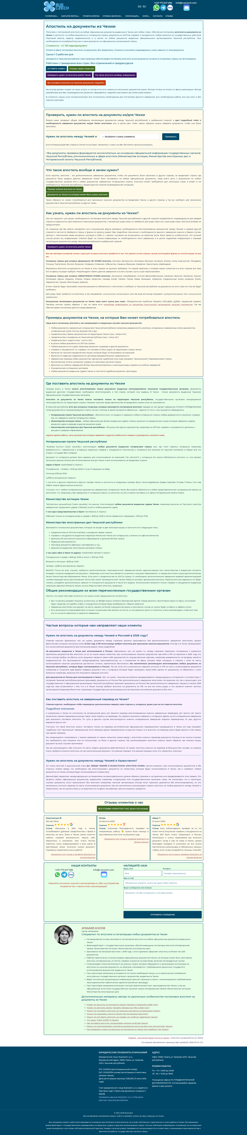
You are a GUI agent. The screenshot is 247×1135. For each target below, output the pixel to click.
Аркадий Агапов (93, 928)
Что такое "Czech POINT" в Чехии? (103, 1020)
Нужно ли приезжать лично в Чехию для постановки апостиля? (117, 1014)
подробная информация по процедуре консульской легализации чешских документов (148, 304)
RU (144, 6)
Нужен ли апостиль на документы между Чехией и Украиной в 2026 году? (122, 1005)
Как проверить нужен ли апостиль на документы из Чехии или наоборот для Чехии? (128, 1029)
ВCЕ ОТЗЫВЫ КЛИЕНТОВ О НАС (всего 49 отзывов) (123, 809)
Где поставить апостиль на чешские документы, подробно (75, 83)
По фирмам (50, 16)
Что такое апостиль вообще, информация (115, 75)
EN (140, 6)
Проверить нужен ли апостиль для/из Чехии (69, 75)
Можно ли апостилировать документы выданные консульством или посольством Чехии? (130, 1026)
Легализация (131, 16)
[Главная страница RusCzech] (56, 6)
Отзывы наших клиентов (81, 68)
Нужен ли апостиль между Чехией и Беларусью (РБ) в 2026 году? (118, 1008)
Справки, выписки (111, 16)
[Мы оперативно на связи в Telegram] (163, 8)
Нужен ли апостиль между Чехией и (72, 136)
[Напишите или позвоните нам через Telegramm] (63, 875)
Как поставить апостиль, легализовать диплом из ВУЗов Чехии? (117, 1023)
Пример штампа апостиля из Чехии (64, 189)
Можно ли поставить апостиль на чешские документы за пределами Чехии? (123, 1011)
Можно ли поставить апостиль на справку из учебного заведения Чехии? (122, 1017)
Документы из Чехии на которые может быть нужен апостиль (77, 194)
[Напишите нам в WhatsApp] (156, 8)
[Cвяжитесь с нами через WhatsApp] (57, 875)
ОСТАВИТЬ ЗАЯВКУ (56, 69)
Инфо (145, 16)
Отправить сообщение (163, 915)
